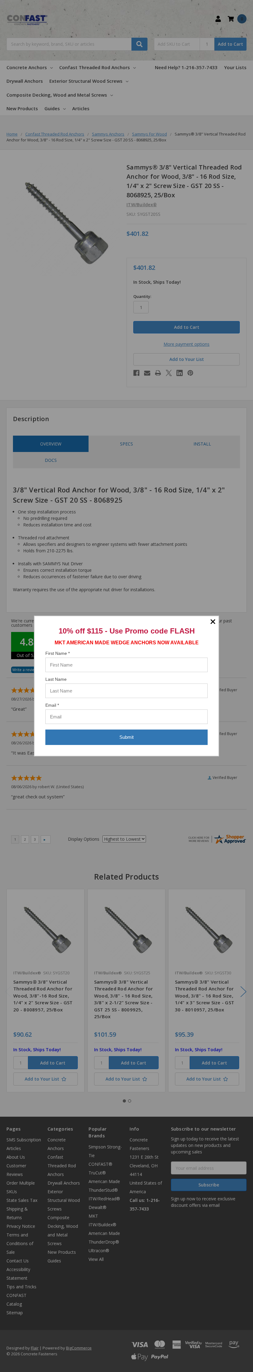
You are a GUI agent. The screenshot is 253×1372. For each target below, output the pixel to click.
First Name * (57, 653)
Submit (126, 737)
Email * (52, 705)
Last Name (56, 679)
